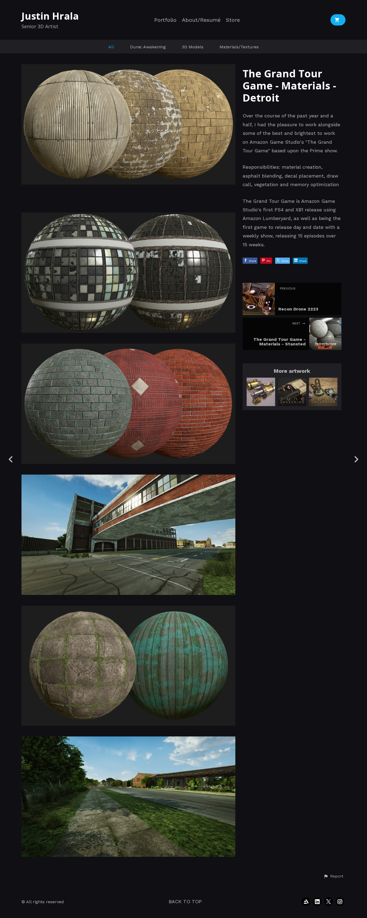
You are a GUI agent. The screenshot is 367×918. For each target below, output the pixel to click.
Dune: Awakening (148, 46)
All (111, 46)
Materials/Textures (239, 46)
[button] (333, 876)
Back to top (185, 901)
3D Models (192, 46)
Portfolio (165, 20)
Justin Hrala (50, 16)
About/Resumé (201, 20)
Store (233, 20)
